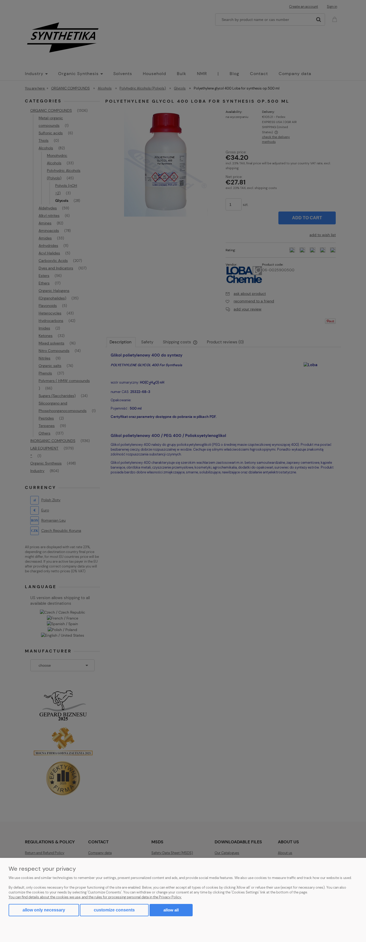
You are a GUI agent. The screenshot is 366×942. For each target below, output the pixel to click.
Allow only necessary (44, 910)
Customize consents (114, 910)
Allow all (171, 910)
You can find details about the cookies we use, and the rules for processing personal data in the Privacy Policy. (95, 897)
